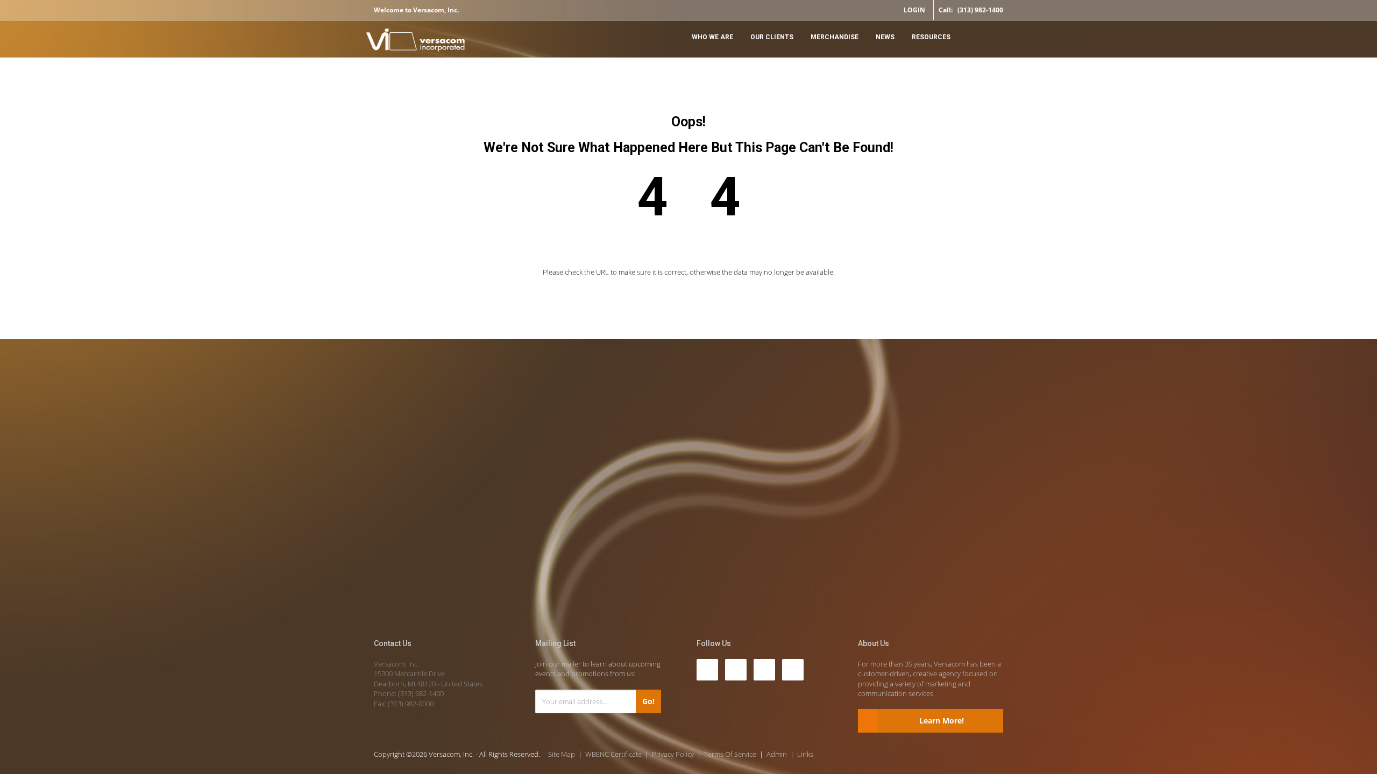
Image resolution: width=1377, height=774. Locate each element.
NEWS (885, 37)
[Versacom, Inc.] (415, 41)
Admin (776, 754)
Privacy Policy (673, 754)
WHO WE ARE (712, 37)
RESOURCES (931, 37)
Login (914, 10)
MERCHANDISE (834, 37)
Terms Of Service (730, 754)
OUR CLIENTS (771, 37)
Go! (648, 701)
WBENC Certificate (613, 754)
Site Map (561, 754)
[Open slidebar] (992, 36)
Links (805, 754)
